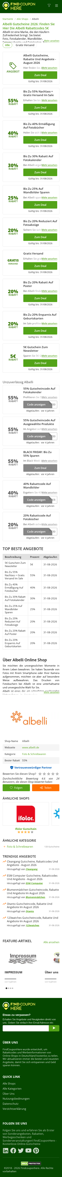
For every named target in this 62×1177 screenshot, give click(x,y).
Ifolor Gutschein (26, 829)
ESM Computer (34, 883)
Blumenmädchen (35, 897)
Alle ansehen (51, 942)
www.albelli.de (30, 747)
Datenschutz (10, 1104)
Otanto (30, 911)
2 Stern (44, 773)
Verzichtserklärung (14, 1109)
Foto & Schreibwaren (34, 754)
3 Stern (48, 773)
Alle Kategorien (12, 1088)
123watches (32, 925)
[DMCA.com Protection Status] (31, 1164)
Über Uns (9, 1094)
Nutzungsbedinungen (16, 1098)
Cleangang (32, 869)
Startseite (7, 18)
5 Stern (57, 773)
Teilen (47, 788)
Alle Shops (22, 18)
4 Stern (53, 773)
